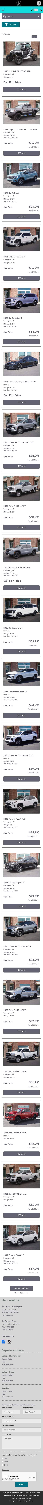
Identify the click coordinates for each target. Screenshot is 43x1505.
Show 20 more (21, 1288)
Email (6, 1465)
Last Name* (28, 1408)
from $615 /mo (34, 1148)
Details (22, 89)
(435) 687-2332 (7, 1397)
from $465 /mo (34, 335)
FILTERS (12, 24)
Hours (4, 1362)
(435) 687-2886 (7, 1364)
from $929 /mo (34, 521)
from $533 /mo (34, 645)
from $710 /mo (34, 1025)
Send (21, 1484)
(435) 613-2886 (7, 1381)
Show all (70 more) (21, 1293)
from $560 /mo (34, 1086)
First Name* (7, 1408)
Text (6, 1461)
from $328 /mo (34, 709)
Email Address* (8, 1417)
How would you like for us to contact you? (19, 1455)
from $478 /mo (34, 147)
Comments (6, 1434)
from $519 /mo (34, 460)
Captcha (5, 1470)
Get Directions (7, 1315)
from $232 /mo (34, 1273)
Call (5, 1458)
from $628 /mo (34, 1209)
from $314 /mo (34, 210)
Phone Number (8, 1425)
